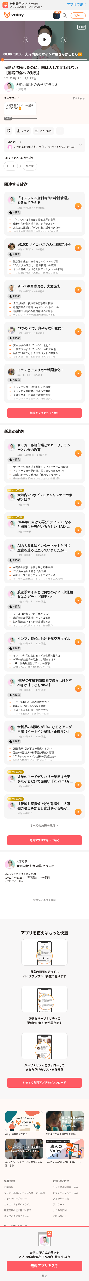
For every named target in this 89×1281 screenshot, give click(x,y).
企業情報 (8, 1187)
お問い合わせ (60, 1216)
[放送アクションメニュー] (60, 131)
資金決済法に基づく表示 (16, 1216)
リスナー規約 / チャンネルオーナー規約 (24, 1193)
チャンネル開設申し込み (65, 1187)
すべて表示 (79, 98)
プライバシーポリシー (15, 1199)
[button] (44, 39)
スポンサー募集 (61, 1199)
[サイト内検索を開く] (65, 15)
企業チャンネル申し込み (65, 1193)
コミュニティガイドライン (17, 1204)
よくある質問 (60, 1210)
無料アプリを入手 (44, 1266)
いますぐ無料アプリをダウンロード (44, 1082)
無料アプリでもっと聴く (44, 412)
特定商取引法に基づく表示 (17, 1210)
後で (44, 1275)
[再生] (78, 206)
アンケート (58, 1204)
